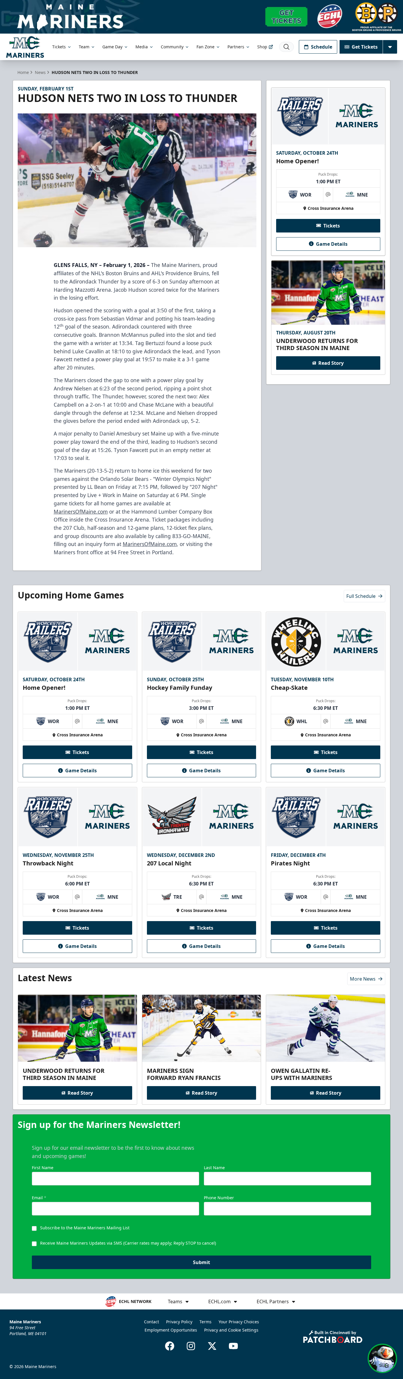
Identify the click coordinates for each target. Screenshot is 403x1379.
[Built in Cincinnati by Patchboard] (332, 1336)
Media (141, 47)
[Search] (286, 47)
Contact (151, 1321)
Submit (201, 1262)
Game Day (112, 47)
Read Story (331, 363)
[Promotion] (201, 17)
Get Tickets (365, 47)
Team (84, 47)
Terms (205, 1321)
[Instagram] (191, 1346)
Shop (262, 47)
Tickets (59, 47)
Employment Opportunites (171, 1330)
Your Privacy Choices (239, 1321)
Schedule (321, 47)
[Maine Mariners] (25, 47)
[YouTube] (233, 1346)
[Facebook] (169, 1346)
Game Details (332, 243)
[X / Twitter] (212, 1346)
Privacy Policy (179, 1321)
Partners (235, 47)
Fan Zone (205, 47)
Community (172, 47)
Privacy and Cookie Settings (231, 1330)
